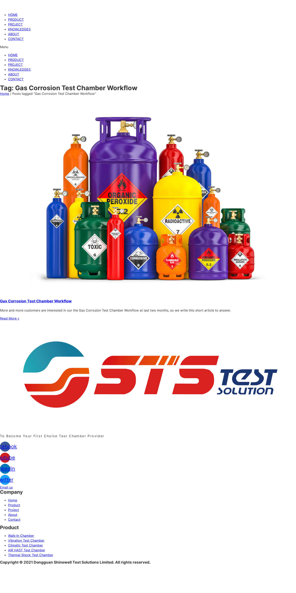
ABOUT (13, 34)
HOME (13, 15)
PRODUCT (16, 20)
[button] (148, 47)
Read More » (9, 318)
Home (4, 94)
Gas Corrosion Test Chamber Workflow (36, 301)
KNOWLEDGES (19, 29)
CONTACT (16, 39)
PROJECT (15, 24)
